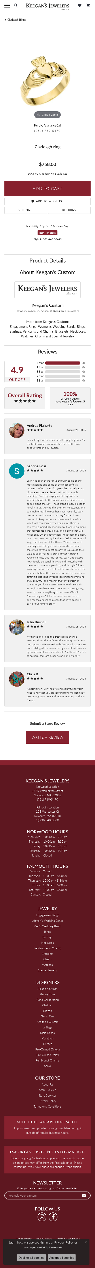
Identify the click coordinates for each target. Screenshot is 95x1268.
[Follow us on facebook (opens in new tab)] (53, 1216)
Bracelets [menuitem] (47, 953)
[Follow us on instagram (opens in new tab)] (42, 1216)
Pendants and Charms (38, 331)
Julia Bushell (36, 621)
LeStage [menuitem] (47, 1027)
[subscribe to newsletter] (84, 1195)
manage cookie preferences (43, 1247)
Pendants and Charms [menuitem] (47, 948)
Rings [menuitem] (47, 931)
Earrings (15, 331)
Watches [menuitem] (47, 965)
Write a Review (47, 737)
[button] (16, 5)
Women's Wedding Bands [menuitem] (47, 920)
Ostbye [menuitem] (47, 1044)
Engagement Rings (23, 326)
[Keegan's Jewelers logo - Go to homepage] (47, 5)
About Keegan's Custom (48, 272)
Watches (27, 336)
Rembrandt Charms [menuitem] (47, 1060)
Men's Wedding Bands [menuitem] (48, 926)
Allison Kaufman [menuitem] (47, 989)
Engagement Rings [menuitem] (47, 915)
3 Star (40, 372)
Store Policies (47, 1090)
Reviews (47, 351)
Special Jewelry (63, 336)
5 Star (40, 363)
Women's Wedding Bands (56, 326)
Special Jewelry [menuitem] (47, 970)
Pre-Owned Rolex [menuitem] (47, 1055)
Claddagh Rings (17, 20)
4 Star (40, 367)
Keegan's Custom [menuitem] (47, 1022)
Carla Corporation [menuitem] (47, 1000)
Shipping (26, 210)
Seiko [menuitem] (47, 1066)
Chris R (32, 673)
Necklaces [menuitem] (47, 942)
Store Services (47, 1095)
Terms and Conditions (47, 1106)
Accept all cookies (61, 1257)
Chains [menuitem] (47, 959)
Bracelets (62, 331)
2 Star (40, 376)
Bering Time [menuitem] (47, 994)
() (83, 363)
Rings (81, 326)
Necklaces (77, 331)
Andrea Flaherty (39, 425)
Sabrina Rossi (37, 465)
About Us (47, 1084)
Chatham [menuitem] (47, 1005)
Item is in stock (47, 232)
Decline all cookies (31, 1257)
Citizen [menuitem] (47, 1011)
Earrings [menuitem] (47, 937)
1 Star (40, 380)
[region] (47, 77)
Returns (69, 210)
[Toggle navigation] (7, 6)
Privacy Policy (47, 1101)
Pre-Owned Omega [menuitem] (47, 1049)
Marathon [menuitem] (47, 1038)
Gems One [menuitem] (47, 1016)
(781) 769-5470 (47, 130)
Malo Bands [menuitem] (47, 1033)
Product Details (47, 260)
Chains (40, 336)
